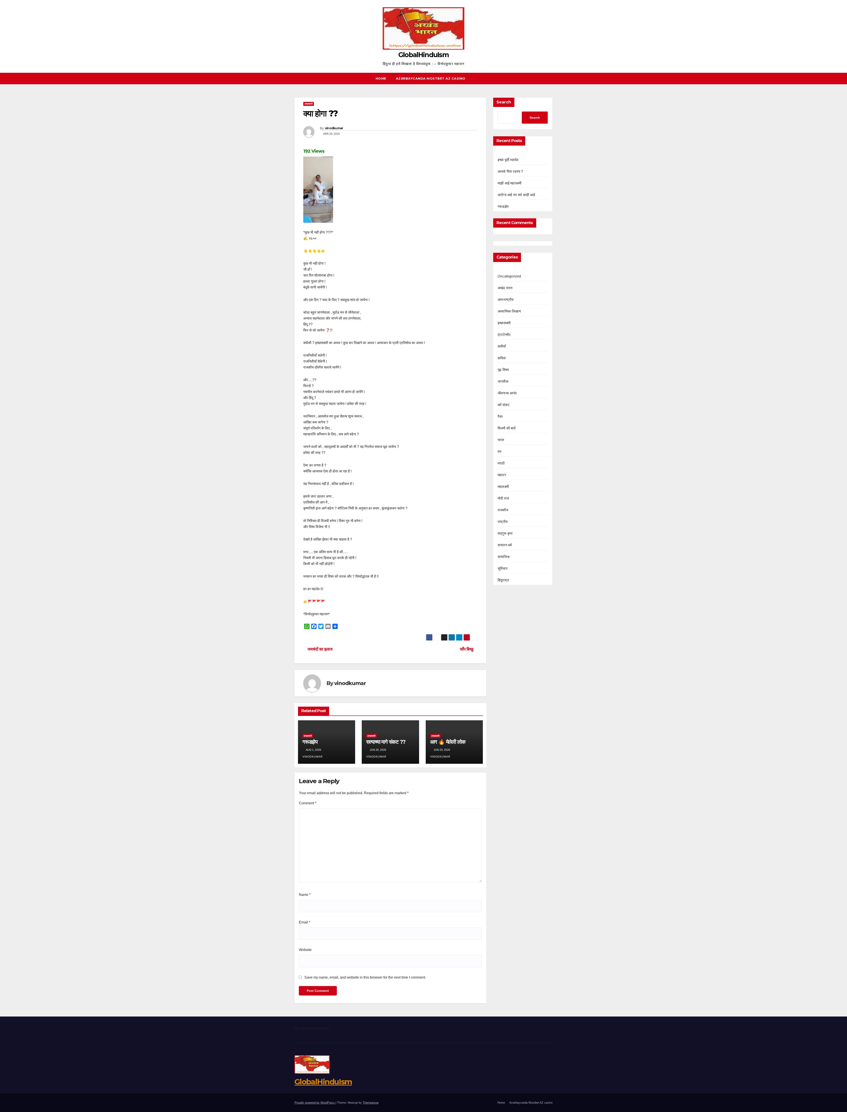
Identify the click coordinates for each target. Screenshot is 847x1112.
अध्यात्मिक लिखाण (509, 311)
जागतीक (503, 381)
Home (381, 78)
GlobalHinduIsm (423, 55)
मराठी (501, 463)
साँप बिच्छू (467, 649)
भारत (501, 440)
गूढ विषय (503, 370)
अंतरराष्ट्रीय (506, 299)
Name (305, 895)
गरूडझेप (310, 742)
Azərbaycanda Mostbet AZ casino (430, 78)
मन (499, 451)
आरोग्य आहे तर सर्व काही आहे (516, 195)
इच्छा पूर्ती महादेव (508, 160)
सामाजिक (504, 557)
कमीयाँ (502, 346)
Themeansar (370, 1102)
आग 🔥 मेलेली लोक (447, 742)
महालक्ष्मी (503, 487)
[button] (551, 78)
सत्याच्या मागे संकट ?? (385, 742)
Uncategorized (509, 276)
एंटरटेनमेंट (504, 335)
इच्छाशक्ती (309, 104)
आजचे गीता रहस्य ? (510, 171)
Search (504, 102)
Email (304, 922)
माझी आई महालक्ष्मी (509, 183)
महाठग (502, 475)
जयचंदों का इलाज (319, 649)
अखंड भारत (505, 288)
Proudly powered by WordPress (314, 1102)
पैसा (500, 416)
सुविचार (503, 568)
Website (305, 950)
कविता (502, 358)
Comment (307, 803)
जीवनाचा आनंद (507, 393)
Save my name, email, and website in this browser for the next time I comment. (365, 977)
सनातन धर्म (505, 545)
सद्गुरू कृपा (505, 533)
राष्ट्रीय (503, 522)
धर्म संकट (504, 405)
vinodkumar (334, 128)
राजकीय (503, 510)
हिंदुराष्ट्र (503, 580)
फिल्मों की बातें (507, 428)
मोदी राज (503, 498)
